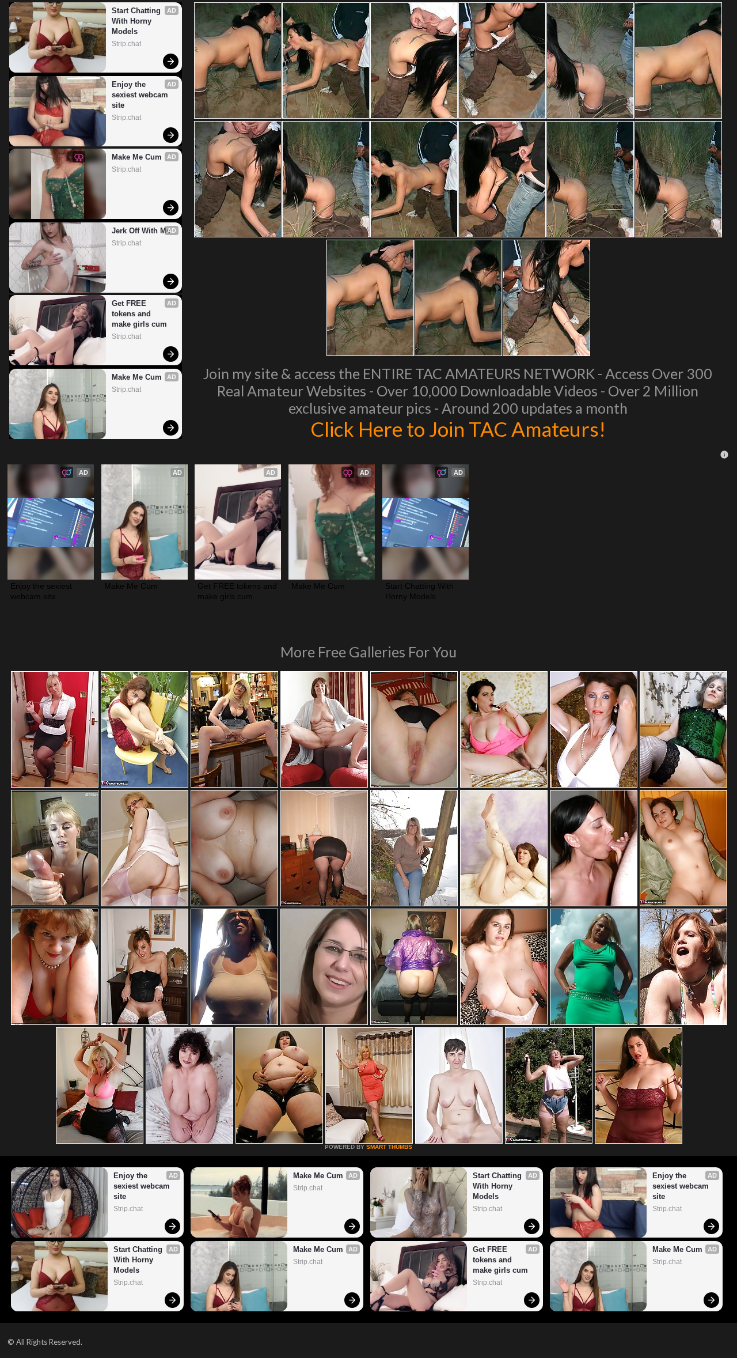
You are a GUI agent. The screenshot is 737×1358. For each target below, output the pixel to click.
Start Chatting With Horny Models (137, 21)
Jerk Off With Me (141, 230)
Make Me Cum (137, 157)
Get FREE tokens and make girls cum (139, 313)
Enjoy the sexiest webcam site (141, 94)
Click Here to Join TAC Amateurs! (458, 429)
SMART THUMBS (389, 1147)
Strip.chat (126, 44)
